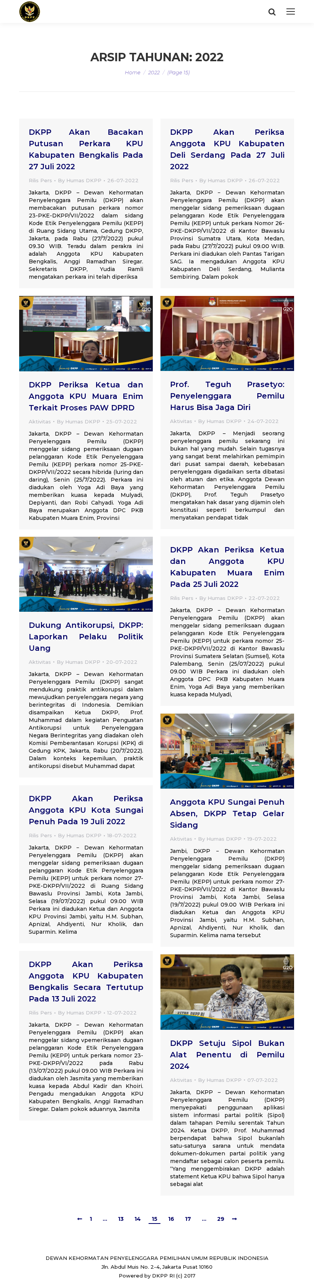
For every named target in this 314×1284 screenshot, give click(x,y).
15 (154, 1218)
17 (188, 1218)
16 (171, 1218)
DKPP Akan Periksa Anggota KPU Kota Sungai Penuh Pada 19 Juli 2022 (86, 810)
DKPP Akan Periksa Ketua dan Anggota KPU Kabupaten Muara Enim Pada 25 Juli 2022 (227, 567)
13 (121, 1218)
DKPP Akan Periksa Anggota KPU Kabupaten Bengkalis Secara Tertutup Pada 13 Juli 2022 (86, 981)
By (79, 180)
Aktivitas (40, 421)
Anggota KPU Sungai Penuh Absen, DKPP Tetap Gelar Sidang (227, 813)
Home (133, 72)
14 (137, 1218)
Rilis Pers (40, 180)
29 (220, 1218)
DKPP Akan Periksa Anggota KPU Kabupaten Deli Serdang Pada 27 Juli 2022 (227, 149)
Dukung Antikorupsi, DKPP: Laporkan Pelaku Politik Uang (86, 637)
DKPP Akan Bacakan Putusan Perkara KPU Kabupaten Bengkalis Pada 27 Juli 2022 (86, 149)
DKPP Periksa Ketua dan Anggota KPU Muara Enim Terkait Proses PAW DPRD (86, 396)
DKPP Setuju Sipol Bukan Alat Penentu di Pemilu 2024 (227, 1055)
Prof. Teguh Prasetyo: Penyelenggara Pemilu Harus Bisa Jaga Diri (227, 396)
